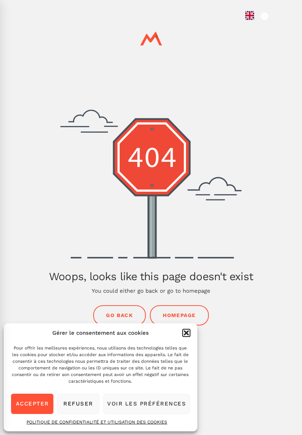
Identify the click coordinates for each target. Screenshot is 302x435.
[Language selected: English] (257, 222)
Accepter (32, 403)
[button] (186, 333)
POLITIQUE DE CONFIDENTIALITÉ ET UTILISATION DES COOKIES (97, 422)
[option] (264, 16)
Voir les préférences (146, 403)
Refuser (78, 403)
